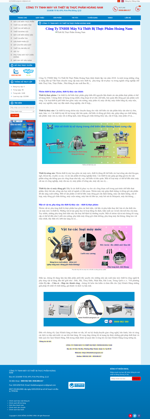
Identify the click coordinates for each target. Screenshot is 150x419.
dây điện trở (53, 218)
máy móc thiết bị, (83, 80)
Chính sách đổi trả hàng (17, 403)
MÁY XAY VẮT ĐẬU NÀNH (23, 60)
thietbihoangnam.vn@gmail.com (21, 1)
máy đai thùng (127, 196)
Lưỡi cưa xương (65, 216)
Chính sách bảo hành (16, 409)
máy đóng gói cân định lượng (99, 194)
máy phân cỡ (94, 100)
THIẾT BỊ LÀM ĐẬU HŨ (22, 48)
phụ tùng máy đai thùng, (115, 216)
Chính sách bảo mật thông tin (19, 401)
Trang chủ (22, 18)
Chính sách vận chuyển (17, 407)
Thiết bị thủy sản (46, 110)
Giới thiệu (40, 18)
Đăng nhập (136, 1)
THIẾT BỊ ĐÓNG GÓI (21, 32)
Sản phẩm (57, 18)
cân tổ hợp (85, 103)
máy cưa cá (52, 116)
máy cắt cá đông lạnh (67, 116)
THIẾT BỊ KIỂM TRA (21, 38)
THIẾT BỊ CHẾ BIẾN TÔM (22, 25)
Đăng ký (128, 1)
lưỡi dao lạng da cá (67, 218)
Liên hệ (128, 18)
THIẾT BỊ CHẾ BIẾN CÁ (22, 28)
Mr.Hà (28, 75)
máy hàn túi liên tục (89, 196)
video (110, 18)
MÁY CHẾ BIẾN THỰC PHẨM (24, 22)
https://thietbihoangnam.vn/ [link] (92, 353)
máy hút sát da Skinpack (109, 196)
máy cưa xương (81, 100)
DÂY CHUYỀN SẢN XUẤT (22, 45)
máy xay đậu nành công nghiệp (67, 103)
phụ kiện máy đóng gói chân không (88, 216)
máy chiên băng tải (119, 100)
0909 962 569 (16, 75)
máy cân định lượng (121, 194)
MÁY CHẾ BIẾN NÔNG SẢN (23, 35)
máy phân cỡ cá (125, 116)
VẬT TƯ (16, 51)
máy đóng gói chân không (54, 196)
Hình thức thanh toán (16, 405)
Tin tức (75, 18)
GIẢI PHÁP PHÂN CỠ (21, 41)
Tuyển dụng (93, 18)
